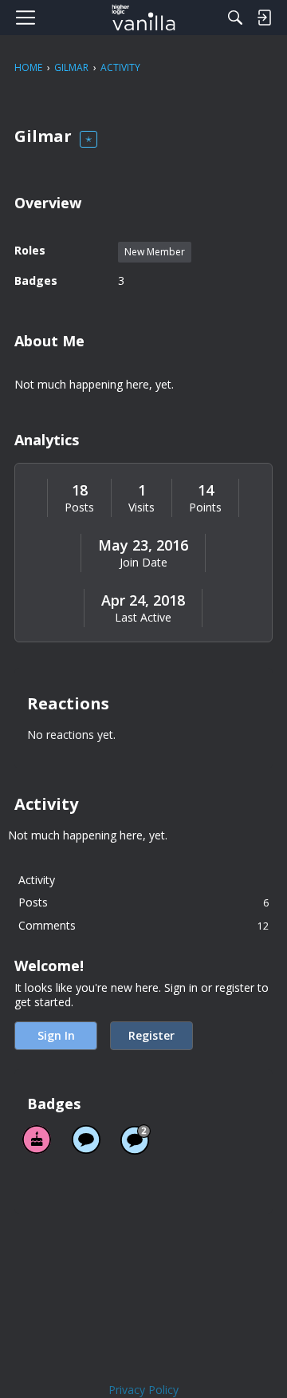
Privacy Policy (143, 1389)
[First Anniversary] (37, 1139)
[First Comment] (86, 1139)
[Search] (235, 17)
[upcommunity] (143, 17)
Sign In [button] (56, 1035)
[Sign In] (264, 17)
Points (205, 507)
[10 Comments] (135, 1139)
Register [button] (151, 1035)
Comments (143, 925)
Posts (79, 507)
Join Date (143, 562)
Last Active (143, 617)
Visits (141, 507)
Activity (36, 879)
